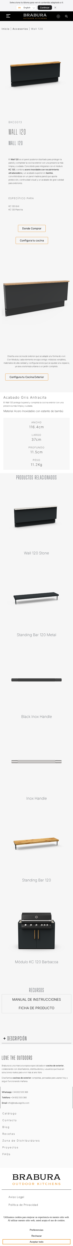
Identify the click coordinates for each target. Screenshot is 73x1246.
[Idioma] (58, 16)
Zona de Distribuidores (21, 1140)
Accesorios (20, 28)
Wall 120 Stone (36, 553)
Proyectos (10, 1147)
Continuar (45, 7)
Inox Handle (36, 798)
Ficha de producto (36, 1008)
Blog (6, 1127)
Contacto (9, 1120)
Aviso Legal (16, 1197)
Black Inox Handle (36, 716)
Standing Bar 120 (36, 880)
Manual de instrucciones (36, 999)
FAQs (6, 1154)
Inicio (6, 28)
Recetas (8, 1133)
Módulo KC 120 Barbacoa (36, 962)
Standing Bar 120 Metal (36, 635)
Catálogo (9, 1113)
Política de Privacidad (23, 1204)
